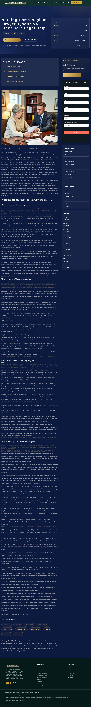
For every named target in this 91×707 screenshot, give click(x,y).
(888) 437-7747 (70, 64)
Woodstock (66, 259)
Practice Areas (48, 3)
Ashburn (65, 223)
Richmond (66, 235)
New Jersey (66, 247)
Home (35, 3)
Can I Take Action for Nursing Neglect (14, 76)
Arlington (65, 229)
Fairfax (65, 217)
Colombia (65, 264)
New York (65, 253)
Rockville (65, 241)
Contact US (66, 3)
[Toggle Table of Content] (57, 60)
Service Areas (58, 3)
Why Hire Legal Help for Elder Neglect (14, 81)
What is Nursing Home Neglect (12, 66)
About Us (40, 3)
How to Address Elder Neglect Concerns (15, 71)
